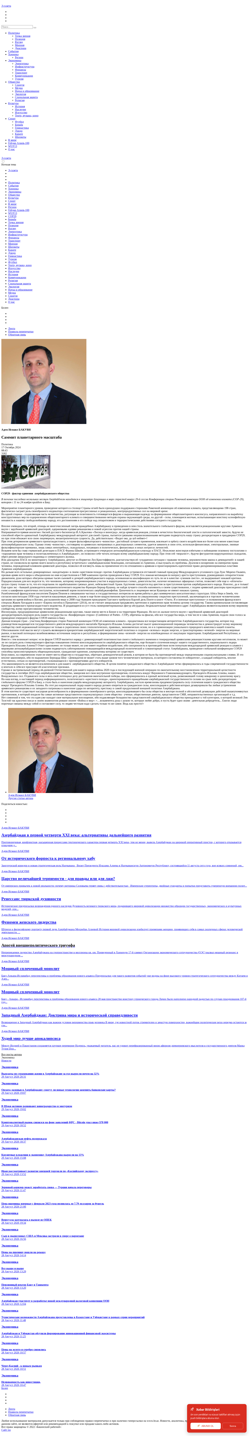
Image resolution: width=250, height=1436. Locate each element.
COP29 (12, 216)
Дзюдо (18, 130)
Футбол (19, 121)
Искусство (21, 112)
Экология (20, 94)
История (20, 106)
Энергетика (22, 63)
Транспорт (21, 72)
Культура (13, 103)
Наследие (20, 109)
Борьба (19, 124)
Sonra (233, 1426)
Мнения (19, 45)
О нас (11, 149)
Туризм (19, 78)
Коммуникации (24, 75)
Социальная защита (26, 97)
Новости (6, 1060)
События (13, 51)
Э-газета (6, 5)
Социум (19, 85)
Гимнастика (22, 127)
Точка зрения (22, 36)
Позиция (20, 39)
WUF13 (12, 146)
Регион (19, 57)
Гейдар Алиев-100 (18, 143)
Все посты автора (11, 1054)
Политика (14, 32)
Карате (19, 133)
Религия (19, 100)
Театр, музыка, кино (26, 115)
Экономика (14, 60)
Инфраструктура (24, 66)
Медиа (19, 88)
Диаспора (20, 48)
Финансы (20, 69)
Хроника (13, 54)
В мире (12, 140)
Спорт (11, 118)
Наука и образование (27, 91)
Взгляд (19, 42)
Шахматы (20, 137)
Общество (14, 81)
